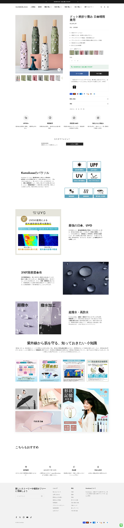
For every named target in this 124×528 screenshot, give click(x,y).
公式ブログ (56, 511)
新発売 (40, 7)
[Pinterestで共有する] (81, 109)
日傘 (72, 492)
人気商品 (33, 7)
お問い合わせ (56, 494)
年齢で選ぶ (67, 7)
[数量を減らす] (72, 60)
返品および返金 (57, 500)
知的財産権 (56, 508)
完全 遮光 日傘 (75, 502)
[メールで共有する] (83, 109)
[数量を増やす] (78, 60)
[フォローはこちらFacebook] (16, 517)
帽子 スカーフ (88, 7)
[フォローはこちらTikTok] (31, 517)
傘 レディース (74, 508)
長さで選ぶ (77, 7)
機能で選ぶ (47, 7)
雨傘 (72, 494)
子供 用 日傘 (74, 511)
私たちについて (57, 492)
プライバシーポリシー (58, 505)
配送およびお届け (57, 497)
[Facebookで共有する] (76, 109)
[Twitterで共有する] (79, 109)
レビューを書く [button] (75, 144)
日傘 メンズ (74, 505)
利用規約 (55, 502)
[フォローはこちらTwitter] (20, 517)
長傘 (72, 497)
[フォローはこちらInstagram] (24, 517)
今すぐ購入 (99, 73)
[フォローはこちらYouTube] (27, 517)
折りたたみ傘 (74, 500)
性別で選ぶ (57, 7)
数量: (71, 57)
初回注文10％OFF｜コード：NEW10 (62, 1)
